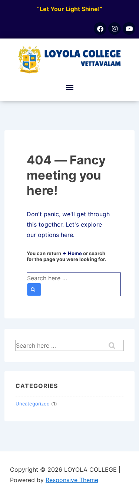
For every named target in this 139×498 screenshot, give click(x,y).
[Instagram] (114, 28)
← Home (72, 253)
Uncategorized (33, 404)
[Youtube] (129, 28)
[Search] (34, 289)
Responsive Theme (72, 480)
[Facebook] (100, 28)
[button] (69, 87)
